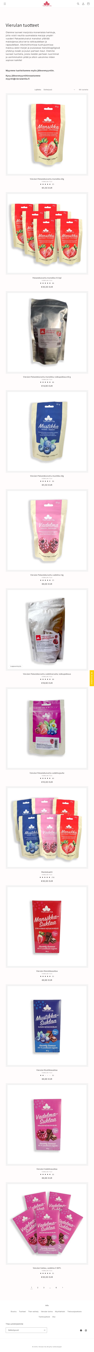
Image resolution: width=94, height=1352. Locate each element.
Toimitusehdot (44, 1317)
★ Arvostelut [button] (92, 678)
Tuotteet (22, 1311)
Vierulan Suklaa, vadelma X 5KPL (47, 1268)
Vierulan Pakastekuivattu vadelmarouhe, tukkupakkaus (47, 674)
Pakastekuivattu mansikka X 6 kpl (47, 278)
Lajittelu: (38, 90)
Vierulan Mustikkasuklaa (47, 1070)
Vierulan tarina (47, 1311)
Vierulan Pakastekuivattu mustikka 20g (47, 476)
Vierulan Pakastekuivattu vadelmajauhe (47, 773)
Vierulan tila (42, 1347)
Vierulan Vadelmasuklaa (47, 1169)
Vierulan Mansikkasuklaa (47, 971)
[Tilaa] (44, 1330)
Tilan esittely (33, 1311)
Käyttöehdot (60, 1311)
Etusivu (14, 1311)
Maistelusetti (47, 872)
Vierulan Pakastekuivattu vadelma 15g (47, 575)
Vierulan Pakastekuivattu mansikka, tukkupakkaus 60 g (47, 377)
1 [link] (31, 1287)
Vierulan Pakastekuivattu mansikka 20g (47, 179)
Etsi (54, 1317)
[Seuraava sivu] (62, 1287)
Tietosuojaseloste (74, 1311)
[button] (4, 3)
